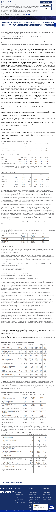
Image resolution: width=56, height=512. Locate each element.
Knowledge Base (46, 494)
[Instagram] (10, 492)
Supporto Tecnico (46, 492)
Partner (16, 500)
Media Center (17, 504)
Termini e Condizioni (41, 510)
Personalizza (46, 5)
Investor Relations (19, 505)
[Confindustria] (13, 492)
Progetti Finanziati (19, 499)
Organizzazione (18, 492)
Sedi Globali (17, 495)
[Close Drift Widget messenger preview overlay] (31, 504)
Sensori (30, 495)
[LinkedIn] (1, 492)
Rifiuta (45, 8)
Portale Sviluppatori (47, 497)
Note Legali (27, 510)
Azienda (17, 488)
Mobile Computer (32, 494)
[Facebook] (3, 492)
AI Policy (52, 510)
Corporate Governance (20, 502)
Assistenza (45, 491)
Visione (30, 500)
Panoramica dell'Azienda (20, 491)
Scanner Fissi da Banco (34, 491)
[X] (6, 492)
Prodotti (32, 488)
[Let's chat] (51, 507)
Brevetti (48, 510)
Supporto (46, 488)
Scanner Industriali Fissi (34, 502)
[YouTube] (8, 492)
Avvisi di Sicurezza (47, 495)
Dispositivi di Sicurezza (33, 499)
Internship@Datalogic (19, 494)
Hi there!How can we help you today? (39, 507)
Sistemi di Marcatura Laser (34, 497)
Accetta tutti (46, 2)
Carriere (16, 497)
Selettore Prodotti (47, 499)
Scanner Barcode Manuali (34, 492)
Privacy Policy (28, 14)
